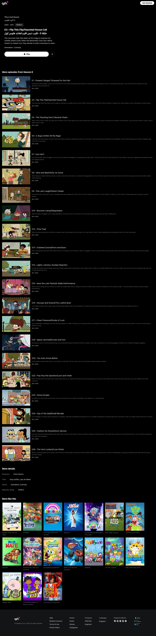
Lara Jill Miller (25, 479)
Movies (72, 624)
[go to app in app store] (138, 618)
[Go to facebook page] (115, 621)
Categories (74, 627)
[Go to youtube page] (123, 621)
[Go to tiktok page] (120, 621)
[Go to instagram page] (117, 621)
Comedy (23, 484)
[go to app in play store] (138, 621)
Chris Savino (18, 474)
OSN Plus (88, 621)
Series (72, 621)
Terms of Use (54, 624)
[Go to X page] (126, 621)
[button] (147, 3)
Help (51, 618)
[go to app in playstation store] (138, 624)
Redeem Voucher (55, 621)
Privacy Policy (54, 627)
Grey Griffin (14, 479)
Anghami (88, 624)
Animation (15, 484)
